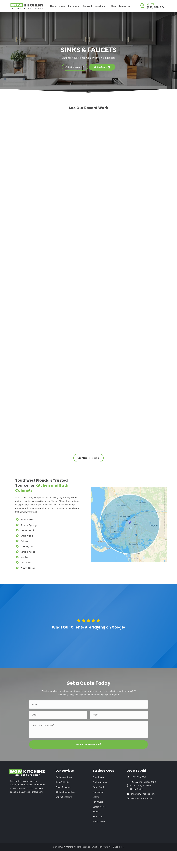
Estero (24, 541)
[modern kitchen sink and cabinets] (135, 169)
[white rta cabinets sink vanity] (85, 280)
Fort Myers (26, 546)
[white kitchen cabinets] (35, 391)
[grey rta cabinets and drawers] (35, 280)
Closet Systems (62, 787)
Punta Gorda (28, 568)
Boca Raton (27, 519)
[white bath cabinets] (85, 376)
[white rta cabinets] (135, 280)
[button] (78, 6)
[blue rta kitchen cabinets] (35, 169)
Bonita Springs (28, 525)
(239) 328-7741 (138, 777)
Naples (24, 557)
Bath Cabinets (62, 782)
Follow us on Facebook (141, 798)
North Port (26, 562)
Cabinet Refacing (63, 796)
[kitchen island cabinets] (85, 149)
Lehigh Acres (27, 551)
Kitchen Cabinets (63, 777)
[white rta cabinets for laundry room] (135, 377)
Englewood (26, 535)
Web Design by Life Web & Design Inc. (108, 847)
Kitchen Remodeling (65, 792)
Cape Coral (27, 530)
